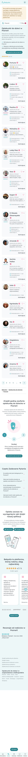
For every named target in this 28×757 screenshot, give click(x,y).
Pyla (16, 674)
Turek (7, 678)
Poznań (4, 674)
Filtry (23, 23)
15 (20, 383)
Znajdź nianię (5, 660)
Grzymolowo (19, 678)
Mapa (15, 749)
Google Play (20, 529)
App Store (9, 529)
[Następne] (24, 383)
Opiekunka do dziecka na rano (10, 662)
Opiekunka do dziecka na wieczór (11, 666)
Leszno (22, 676)
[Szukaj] (3, 23)
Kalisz (8, 674)
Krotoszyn (12, 678)
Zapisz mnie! (14, 615)
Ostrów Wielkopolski (7, 676)
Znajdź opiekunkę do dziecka (10, 658)
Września (4, 680)
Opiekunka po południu (8, 664)
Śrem (3, 678)
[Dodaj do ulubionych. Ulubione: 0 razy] (23, 63)
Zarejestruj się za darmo (14, 52)
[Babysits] (6, 2)
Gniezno (16, 676)
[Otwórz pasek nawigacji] (24, 2)
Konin (12, 674)
